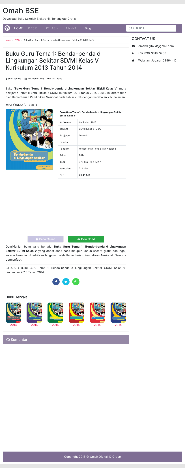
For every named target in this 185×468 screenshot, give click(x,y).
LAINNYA (70, 28)
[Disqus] (65, 397)
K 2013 (33, 28)
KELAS (51, 28)
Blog (88, 28)
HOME (19, 28)
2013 (17, 40)
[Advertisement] (66, 206)
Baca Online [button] (46, 239)
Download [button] (87, 239)
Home (8, 40)
